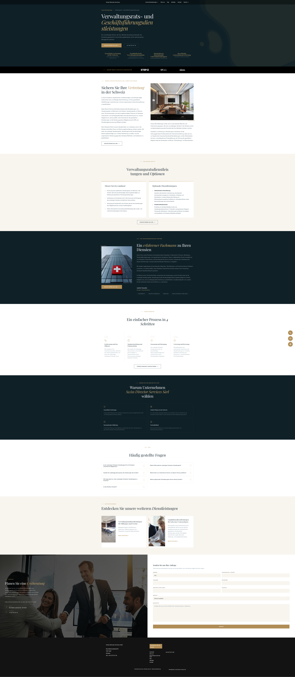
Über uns (163, 2)
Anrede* (155, 572)
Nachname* (225, 580)
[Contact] (290, 344)
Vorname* (155, 580)
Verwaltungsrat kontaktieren (146, 366)
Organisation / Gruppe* (228, 572)
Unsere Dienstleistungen (151, 2)
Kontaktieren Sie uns (111, 143)
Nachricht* (156, 603)
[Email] (290, 338)
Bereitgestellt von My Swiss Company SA (177, 669)
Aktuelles (173, 2)
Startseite (152, 652)
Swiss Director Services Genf (155, 656)
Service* (155, 595)
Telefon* (224, 587)
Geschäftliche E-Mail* (159, 587)
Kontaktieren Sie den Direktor (155, 646)
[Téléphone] (290, 332)
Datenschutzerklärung (156, 669)
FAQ (168, 2)
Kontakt (179, 2)
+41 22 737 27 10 (131, 45)
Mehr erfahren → (123, 535)
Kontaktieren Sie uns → (111, 45)
